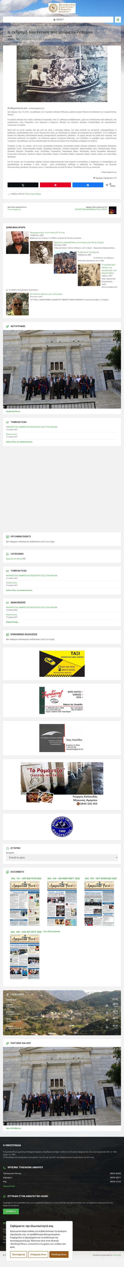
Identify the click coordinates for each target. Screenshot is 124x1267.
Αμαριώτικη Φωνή (14, 559)
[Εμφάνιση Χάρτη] (118, 20)
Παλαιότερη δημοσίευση (96, 207)
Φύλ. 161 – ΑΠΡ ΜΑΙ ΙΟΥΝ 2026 (26, 878)
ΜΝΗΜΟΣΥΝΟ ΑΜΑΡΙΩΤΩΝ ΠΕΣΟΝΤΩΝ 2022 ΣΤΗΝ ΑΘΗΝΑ (31, 427)
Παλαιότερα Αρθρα (33, 194)
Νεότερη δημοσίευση (17, 207)
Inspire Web (117, 1255)
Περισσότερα (12, 622)
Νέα (18, 39)
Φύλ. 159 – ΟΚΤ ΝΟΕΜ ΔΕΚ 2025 (101, 878)
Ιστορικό (10, 853)
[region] (39, 1241)
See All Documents (51, 931)
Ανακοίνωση (11, 434)
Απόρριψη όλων (38, 1254)
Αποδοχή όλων (59, 1254)
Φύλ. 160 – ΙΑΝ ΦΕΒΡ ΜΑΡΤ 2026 (63, 878)
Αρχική (11, 39)
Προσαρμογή (18, 1254)
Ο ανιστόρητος (14, 209)
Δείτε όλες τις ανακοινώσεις (19, 442)
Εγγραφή (10, 1211)
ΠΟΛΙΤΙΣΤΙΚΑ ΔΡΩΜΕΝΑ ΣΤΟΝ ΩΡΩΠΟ (91, 209)
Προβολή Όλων (13, 411)
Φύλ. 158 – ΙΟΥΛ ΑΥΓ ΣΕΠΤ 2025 (26, 932)
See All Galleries (13, 1128)
